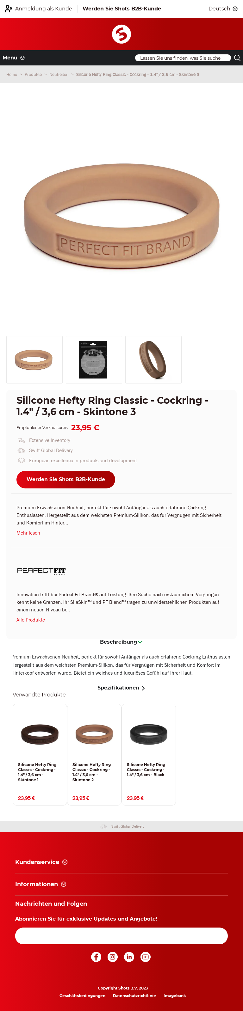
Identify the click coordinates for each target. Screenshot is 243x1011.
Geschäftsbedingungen (82, 995)
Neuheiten (59, 74)
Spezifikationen (118, 688)
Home (12, 74)
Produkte (34, 74)
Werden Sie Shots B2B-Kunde (66, 479)
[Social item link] (97, 960)
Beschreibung (118, 642)
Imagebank (175, 995)
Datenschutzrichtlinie (134, 995)
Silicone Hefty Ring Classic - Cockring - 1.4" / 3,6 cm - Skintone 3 (137, 74)
